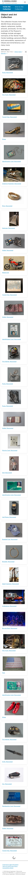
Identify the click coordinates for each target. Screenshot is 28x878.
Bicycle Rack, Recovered (9, 628)
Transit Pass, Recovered (9, 117)
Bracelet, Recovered (8, 561)
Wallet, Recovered (7, 250)
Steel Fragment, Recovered (10, 584)
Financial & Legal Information (10, 864)
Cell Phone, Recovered (9, 517)
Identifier (3, 53)
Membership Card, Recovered (11, 806)
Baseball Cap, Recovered (9, 539)
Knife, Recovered (7, 761)
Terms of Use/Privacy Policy (10, 866)
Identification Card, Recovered (11, 161)
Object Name (18, 51)
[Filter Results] (26, 52)
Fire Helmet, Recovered (9, 361)
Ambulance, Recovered (9, 606)
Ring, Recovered (7, 206)
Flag (3, 673)
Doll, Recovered (7, 472)
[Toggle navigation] (25, 2)
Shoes (4, 139)
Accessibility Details (7, 868)
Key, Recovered (7, 784)
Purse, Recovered (7, 72)
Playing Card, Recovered (9, 450)
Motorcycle (5, 272)
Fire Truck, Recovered (9, 95)
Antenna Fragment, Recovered (11, 183)
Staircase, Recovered (8, 228)
